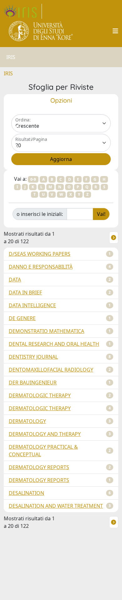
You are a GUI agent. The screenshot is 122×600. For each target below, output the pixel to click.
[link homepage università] (41, 31)
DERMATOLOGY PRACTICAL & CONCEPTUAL (43, 450)
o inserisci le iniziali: (40, 214)
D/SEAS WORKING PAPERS (39, 253)
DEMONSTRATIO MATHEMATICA (46, 331)
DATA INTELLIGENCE (32, 305)
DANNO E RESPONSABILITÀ (41, 266)
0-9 (33, 179)
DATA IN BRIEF (25, 292)
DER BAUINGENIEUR (33, 382)
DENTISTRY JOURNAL (33, 356)
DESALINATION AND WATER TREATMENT (56, 505)
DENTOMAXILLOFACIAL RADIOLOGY (51, 369)
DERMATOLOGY (27, 421)
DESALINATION (26, 493)
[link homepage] (23, 11)
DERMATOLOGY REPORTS (39, 467)
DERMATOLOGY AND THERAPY (45, 434)
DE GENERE (22, 318)
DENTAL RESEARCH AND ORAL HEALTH (54, 343)
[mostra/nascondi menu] (115, 31)
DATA (15, 279)
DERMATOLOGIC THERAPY (40, 395)
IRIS (8, 73)
